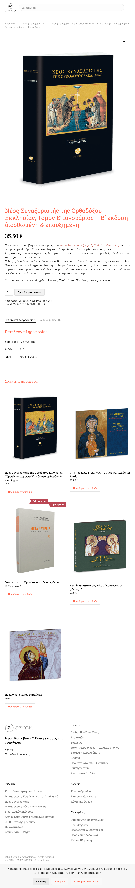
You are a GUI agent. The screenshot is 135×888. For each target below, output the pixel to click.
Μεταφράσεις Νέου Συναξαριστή (25, 806)
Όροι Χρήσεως (80, 825)
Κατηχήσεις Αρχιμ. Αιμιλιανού (24, 791)
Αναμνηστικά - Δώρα (83, 773)
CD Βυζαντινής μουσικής (20, 822)
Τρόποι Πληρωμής (82, 840)
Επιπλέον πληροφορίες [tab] (20, 320)
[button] (128, 7)
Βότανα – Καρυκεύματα (85, 752)
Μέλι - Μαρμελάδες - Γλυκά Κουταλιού (95, 747)
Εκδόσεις (23, 300)
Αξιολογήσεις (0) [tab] (50, 320)
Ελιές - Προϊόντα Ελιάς (85, 732)
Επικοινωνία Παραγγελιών (87, 819)
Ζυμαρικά (76, 742)
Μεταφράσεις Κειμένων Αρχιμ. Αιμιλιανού (31, 796)
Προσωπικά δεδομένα (84, 835)
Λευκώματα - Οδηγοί (17, 832)
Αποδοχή (41, 881)
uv (47, 860)
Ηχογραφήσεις (14, 826)
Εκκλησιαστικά (80, 768)
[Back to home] (10, 7)
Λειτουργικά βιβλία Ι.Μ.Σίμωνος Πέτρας (29, 816)
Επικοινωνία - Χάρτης (84, 796)
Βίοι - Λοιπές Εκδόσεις (19, 811)
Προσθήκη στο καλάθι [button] (20, 491)
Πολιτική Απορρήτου (82, 873)
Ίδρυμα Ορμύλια (81, 791)
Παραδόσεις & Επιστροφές (87, 829)
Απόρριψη (59, 881)
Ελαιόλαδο (77, 737)
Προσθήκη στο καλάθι (29, 292)
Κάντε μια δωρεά (81, 801)
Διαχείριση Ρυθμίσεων (86, 881)
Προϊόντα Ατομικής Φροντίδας (89, 763)
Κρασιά (75, 757)
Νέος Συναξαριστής (41, 300)
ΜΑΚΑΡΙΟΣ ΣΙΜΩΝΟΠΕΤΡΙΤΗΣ (29, 304)
